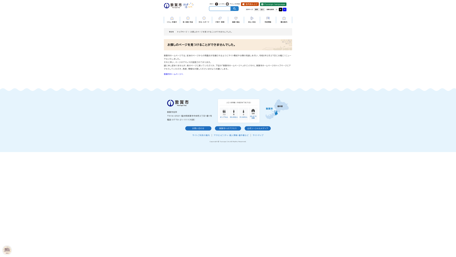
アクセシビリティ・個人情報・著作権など (231, 135)
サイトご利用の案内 (201, 135)
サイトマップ (258, 135)
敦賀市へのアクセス (228, 128)
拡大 (262, 9)
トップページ (182, 32)
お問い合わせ (198, 128)
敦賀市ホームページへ (173, 74)
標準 (256, 9)
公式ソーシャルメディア (257, 128)
